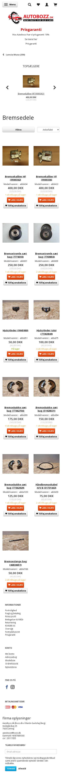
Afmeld (22, 768)
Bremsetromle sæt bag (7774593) (15, 255)
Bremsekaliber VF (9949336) (46, 178)
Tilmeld (11, 768)
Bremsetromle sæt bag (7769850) (46, 255)
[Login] (47, 4)
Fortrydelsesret (12, 631)
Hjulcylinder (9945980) (15, 330)
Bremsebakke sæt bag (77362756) (15, 409)
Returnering (10, 622)
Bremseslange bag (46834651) (15, 563)
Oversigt (9, 628)
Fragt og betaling (13, 613)
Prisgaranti (31, 43)
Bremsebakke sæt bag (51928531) (47, 409)
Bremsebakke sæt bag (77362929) (15, 486)
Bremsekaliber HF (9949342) (31, 93)
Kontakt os (10, 625)
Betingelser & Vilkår (14, 619)
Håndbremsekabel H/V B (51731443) (46, 486)
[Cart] (55, 4)
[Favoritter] (38, 4)
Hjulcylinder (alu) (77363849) (47, 332)
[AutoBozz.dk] (31, 17)
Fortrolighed (11, 610)
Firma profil (10, 616)
